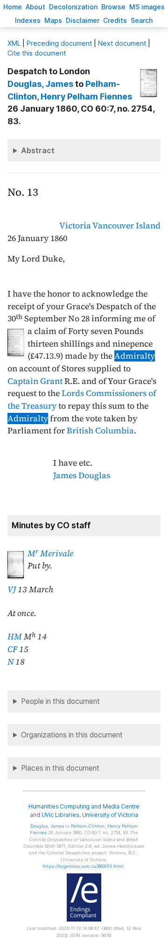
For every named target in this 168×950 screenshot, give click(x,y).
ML (14, 43)
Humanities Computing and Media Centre (84, 806)
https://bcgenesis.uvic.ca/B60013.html (83, 866)
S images (147, 7)
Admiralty (134, 356)
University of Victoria (110, 814)
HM (14, 636)
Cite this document (36, 53)
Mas (53, 20)
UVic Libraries (60, 814)
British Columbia (100, 430)
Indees (28, 20)
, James (40, 84)
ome (12, 7)
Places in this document (60, 768)
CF (12, 649)
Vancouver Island (126, 225)
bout (35, 7)
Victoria (75, 225)
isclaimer (82, 20)
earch (142, 20)
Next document (122, 43)
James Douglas (81, 475)
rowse (113, 7)
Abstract (38, 150)
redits (115, 20)
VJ (11, 589)
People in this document (60, 701)
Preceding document (59, 43)
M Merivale (50, 553)
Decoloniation (73, 7)
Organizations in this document (72, 734)
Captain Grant (35, 381)
